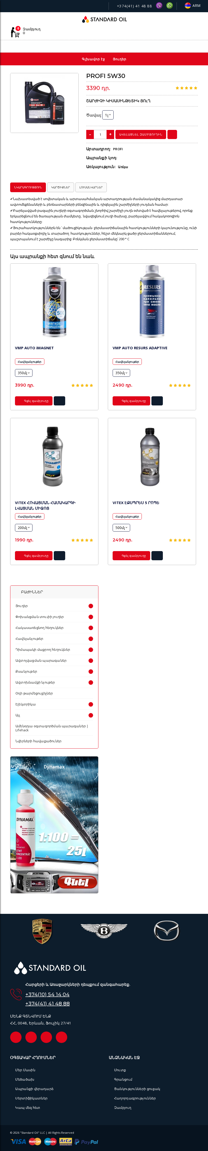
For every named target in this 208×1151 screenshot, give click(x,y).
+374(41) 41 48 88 (134, 5)
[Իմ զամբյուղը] (173, 46)
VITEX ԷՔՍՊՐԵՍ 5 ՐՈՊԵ (136, 502)
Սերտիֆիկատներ (31, 1098)
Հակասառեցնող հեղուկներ (39, 627)
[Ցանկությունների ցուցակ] (162, 46)
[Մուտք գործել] (184, 46)
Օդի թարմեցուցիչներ (34, 693)
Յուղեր (21, 605)
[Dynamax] (54, 892)
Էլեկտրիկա (25, 704)
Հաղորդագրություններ (135, 1098)
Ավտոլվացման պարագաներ (40, 660)
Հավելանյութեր (30, 362)
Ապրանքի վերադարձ (34, 1088)
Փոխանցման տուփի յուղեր (39, 616)
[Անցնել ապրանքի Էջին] (54, 302)
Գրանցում (123, 1079)
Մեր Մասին (25, 1070)
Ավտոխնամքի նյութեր (35, 682)
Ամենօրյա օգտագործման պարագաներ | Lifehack (51, 728)
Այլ (17, 715)
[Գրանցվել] (195, 46)
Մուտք (120, 1070)
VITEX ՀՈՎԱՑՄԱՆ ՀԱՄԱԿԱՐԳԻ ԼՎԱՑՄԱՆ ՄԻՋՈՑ (45, 505)
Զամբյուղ (122, 1107)
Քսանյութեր (26, 671)
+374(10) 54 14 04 (47, 994)
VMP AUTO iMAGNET (34, 347)
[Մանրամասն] (59, 402)
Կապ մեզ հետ (27, 1107)
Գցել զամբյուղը (36, 401)
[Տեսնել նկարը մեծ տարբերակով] (44, 103)
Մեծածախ (24, 1079)
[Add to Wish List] (71, 80)
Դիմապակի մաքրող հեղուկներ (42, 649)
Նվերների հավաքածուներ (38, 741)
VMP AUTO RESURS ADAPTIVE (140, 347)
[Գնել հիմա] (172, 134)
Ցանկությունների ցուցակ (137, 1088)
